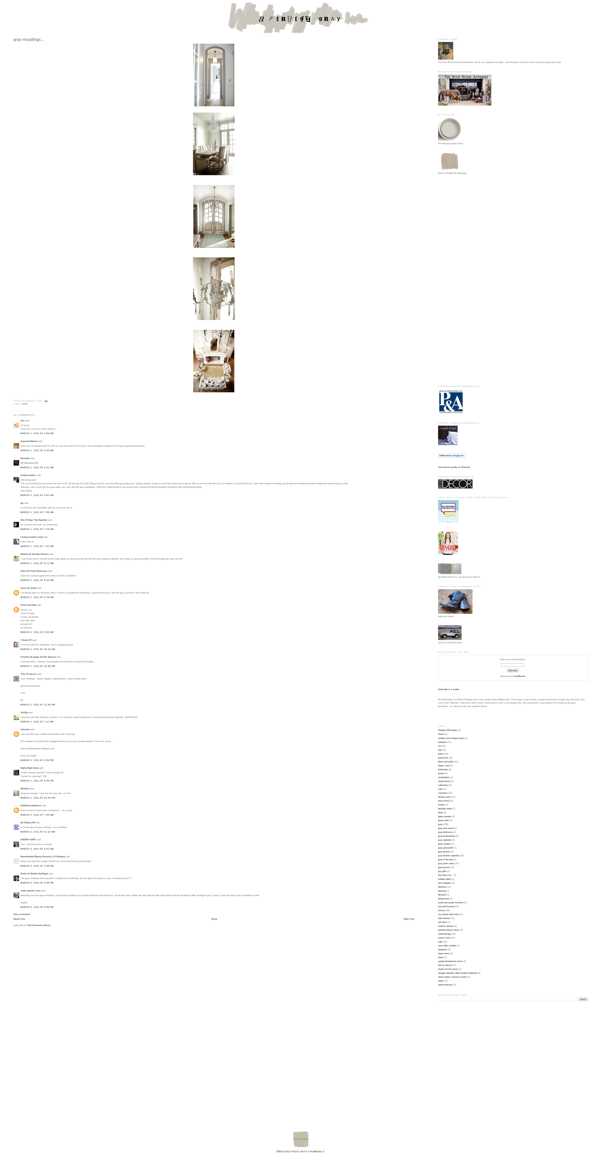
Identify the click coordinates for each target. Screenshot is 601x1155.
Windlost (25, 788)
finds (440, 812)
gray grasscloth (445, 847)
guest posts (443, 867)
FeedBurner (519, 676)
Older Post (409, 919)
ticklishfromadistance (31, 805)
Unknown (25, 729)
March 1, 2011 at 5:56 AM (37, 433)
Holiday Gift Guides (447, 730)
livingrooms (443, 898)
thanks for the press (448, 969)
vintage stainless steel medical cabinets (457, 973)
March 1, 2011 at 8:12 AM (37, 563)
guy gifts (442, 871)
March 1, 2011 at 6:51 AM (37, 495)
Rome (441, 734)
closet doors (444, 781)
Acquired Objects (29, 441)
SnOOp (24, 712)
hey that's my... (445, 875)
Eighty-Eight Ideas (30, 768)
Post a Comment (21, 914)
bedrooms (443, 757)
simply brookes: (28, 475)
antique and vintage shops (451, 738)
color (440, 789)
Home (214, 919)
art (439, 746)
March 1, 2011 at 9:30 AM (37, 632)
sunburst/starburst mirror (450, 961)
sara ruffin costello (447, 945)
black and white (445, 761)
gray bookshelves (446, 836)
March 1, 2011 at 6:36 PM (37, 780)
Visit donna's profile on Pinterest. (454, 467)
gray (24, 404)
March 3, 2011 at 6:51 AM (37, 849)
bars (440, 750)
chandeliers (443, 777)
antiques (442, 742)
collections (443, 785)
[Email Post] (45, 401)
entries (441, 804)
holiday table (444, 879)
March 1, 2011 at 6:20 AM (37, 450)
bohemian (443, 769)
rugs (440, 941)
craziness (442, 793)
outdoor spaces (445, 926)
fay (22, 503)
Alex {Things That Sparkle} (34, 520)
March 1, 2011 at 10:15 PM (38, 798)
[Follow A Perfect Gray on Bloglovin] (451, 457)
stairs (440, 957)
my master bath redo (448, 914)
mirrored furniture (446, 906)
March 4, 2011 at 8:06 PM (37, 907)
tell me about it (445, 965)
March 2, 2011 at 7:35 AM (37, 815)
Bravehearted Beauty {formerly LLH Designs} (43, 856)
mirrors (441, 910)
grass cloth (443, 820)
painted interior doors (448, 930)
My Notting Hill (28, 822)
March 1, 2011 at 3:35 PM (37, 760)
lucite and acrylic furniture (450, 902)
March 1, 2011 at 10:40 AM (38, 666)
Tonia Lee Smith (28, 588)
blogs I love (443, 765)
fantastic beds (445, 808)
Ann (22, 420)
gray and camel (445, 828)
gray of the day (445, 859)
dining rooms (444, 797)
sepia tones (443, 953)
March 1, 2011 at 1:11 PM (37, 721)
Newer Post (19, 919)
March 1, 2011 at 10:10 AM (38, 649)
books (441, 773)
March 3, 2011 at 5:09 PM (37, 883)
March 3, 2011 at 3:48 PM (37, 866)
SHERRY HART (28, 839)
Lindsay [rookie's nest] (32, 537)
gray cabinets (444, 840)
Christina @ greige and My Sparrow (38, 657)
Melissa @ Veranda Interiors (35, 554)
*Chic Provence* (28, 674)
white (440, 981)
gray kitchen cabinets (448, 855)
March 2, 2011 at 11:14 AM (38, 831)
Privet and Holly (28, 605)
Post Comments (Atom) (38, 925)
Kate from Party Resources (34, 571)
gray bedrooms (445, 832)
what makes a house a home (452, 977)
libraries (442, 894)
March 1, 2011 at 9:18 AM (37, 597)
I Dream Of (26, 640)
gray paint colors (446, 863)
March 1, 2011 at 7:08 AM (37, 512)
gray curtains (444, 844)
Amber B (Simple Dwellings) (34, 873)
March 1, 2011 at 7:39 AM (37, 529)
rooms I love (444, 937)
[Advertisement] (450, 229)
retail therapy (444, 934)
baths (441, 754)
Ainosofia (25, 458)
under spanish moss (31, 890)
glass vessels (444, 816)
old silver (442, 922)
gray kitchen (444, 851)
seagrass (442, 949)
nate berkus (444, 918)
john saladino (444, 883)
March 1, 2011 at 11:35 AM (38, 704)
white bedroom (445, 984)
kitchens (442, 887)
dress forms (444, 800)
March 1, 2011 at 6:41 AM (37, 467)
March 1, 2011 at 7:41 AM (37, 546)
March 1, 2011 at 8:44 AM (37, 580)
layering (442, 890)
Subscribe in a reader (448, 689)
